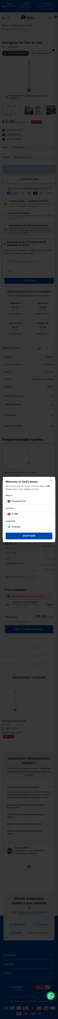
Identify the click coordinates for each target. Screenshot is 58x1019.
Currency (10, 508)
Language (10, 521)
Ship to (9, 495)
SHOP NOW (29, 536)
